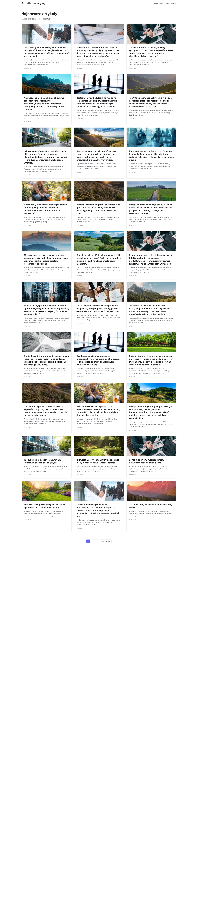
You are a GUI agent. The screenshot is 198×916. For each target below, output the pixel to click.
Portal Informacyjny (33, 3)
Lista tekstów (157, 3)
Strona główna (171, 3)
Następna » (106, 541)
